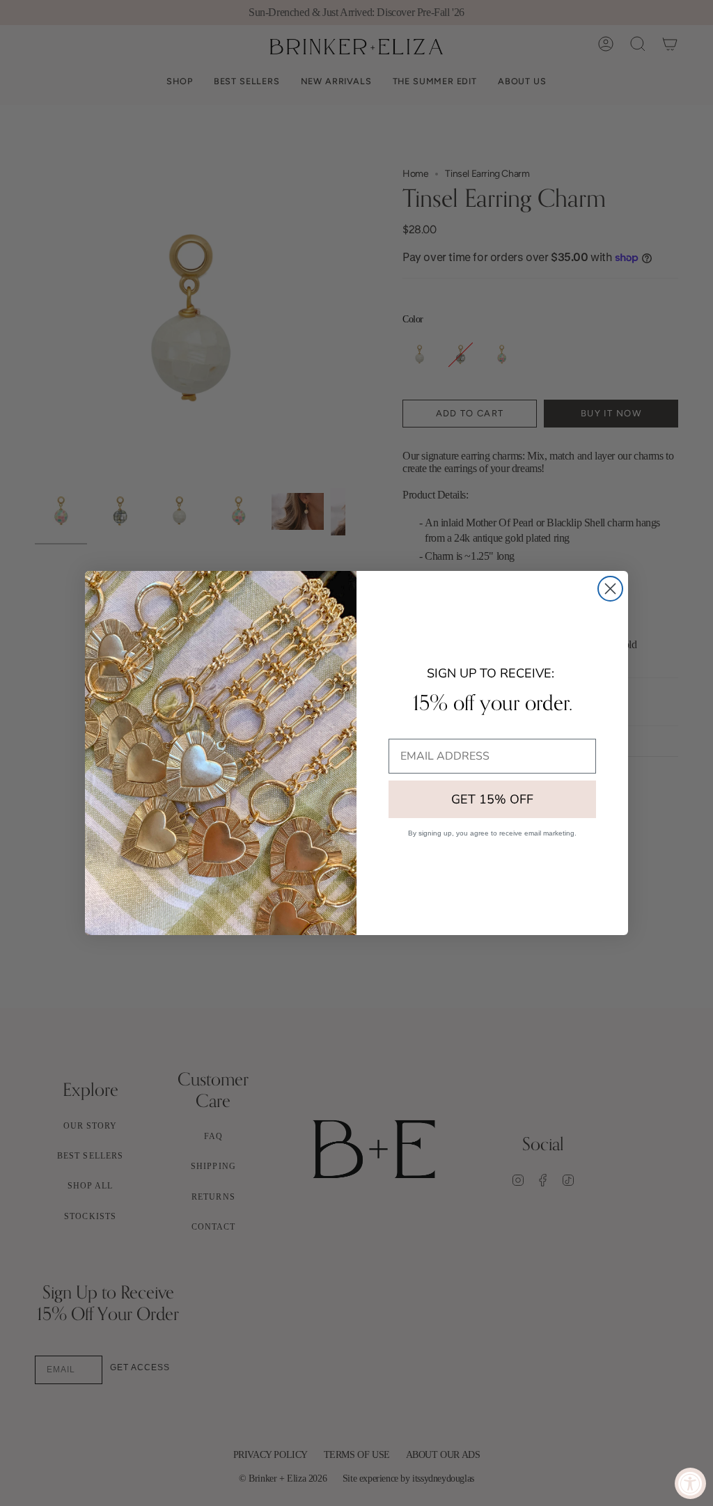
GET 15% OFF (492, 799)
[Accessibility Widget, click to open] (690, 1483)
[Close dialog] (610, 588)
